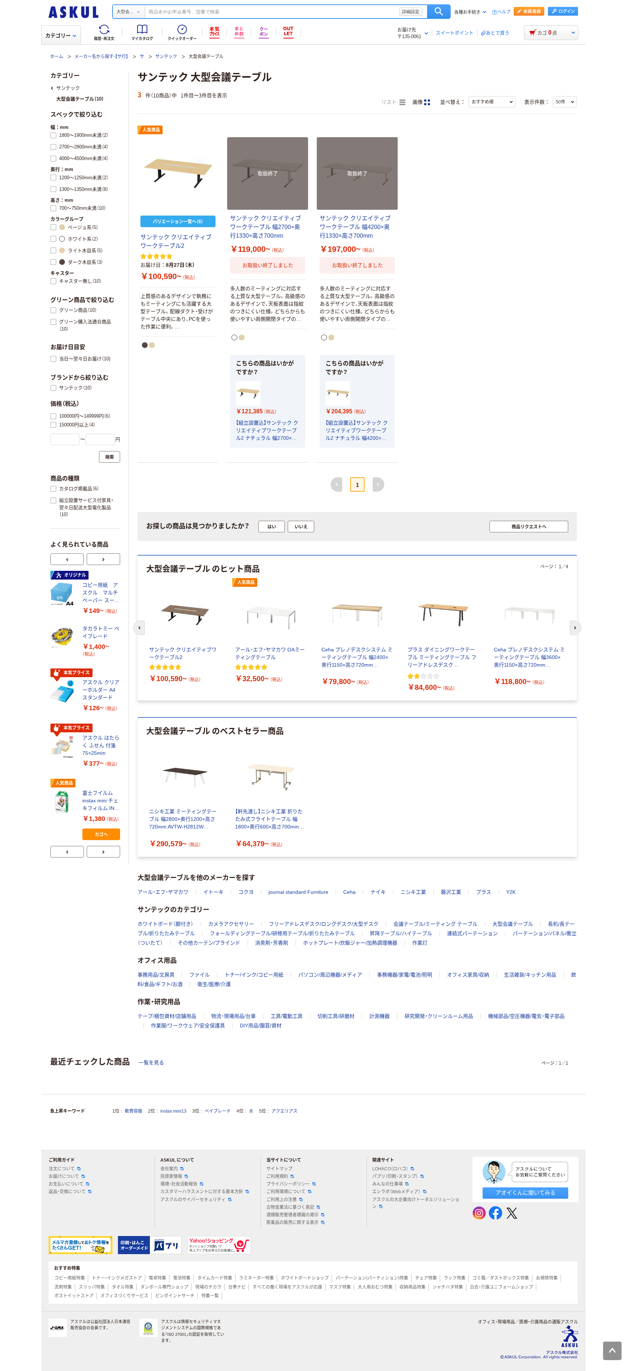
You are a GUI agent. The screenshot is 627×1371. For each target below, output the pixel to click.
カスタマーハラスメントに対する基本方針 (201, 1191)
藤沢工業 (451, 892)
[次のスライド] (103, 559)
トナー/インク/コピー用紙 (254, 975)
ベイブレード (218, 1111)
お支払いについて (66, 1184)
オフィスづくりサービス (124, 1295)
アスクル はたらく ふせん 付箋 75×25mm (100, 745)
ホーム (56, 56)
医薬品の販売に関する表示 (292, 1222)
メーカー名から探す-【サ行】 (101, 56)
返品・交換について (67, 1191)
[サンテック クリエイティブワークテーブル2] (178, 173)
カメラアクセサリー (231, 924)
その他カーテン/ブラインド (209, 943)
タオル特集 (123, 1287)
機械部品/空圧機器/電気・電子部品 (526, 1016)
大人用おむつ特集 (375, 1287)
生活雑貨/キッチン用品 (530, 975)
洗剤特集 (63, 1287)
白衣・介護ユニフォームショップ (501, 1287)
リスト (389, 102)
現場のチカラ (208, 1287)
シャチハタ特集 (448, 1287)
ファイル (199, 975)
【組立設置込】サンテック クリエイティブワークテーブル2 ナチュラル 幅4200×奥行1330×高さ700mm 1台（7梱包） (356, 431)
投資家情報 (171, 1176)
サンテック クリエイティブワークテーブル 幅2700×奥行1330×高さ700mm (265, 227)
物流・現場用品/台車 (233, 1016)
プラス (483, 892)
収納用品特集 (412, 1287)
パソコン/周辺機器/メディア (330, 975)
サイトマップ (279, 1168)
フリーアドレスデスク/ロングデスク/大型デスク (323, 924)
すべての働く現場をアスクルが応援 (287, 1287)
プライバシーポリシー (288, 1184)
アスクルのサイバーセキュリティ (193, 1199)
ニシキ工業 (413, 892)
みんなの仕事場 (387, 1184)
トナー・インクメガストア (117, 1278)
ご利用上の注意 (281, 1199)
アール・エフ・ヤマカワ (163, 892)
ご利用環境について (286, 1191)
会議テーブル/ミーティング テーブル (435, 924)
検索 (439, 11)
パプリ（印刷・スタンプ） (395, 1176)
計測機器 (379, 1016)
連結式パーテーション (472, 933)
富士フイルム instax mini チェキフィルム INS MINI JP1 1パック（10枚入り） (100, 801)
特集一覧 (210, 1295)
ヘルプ (504, 12)
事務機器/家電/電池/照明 (404, 975)
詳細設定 (410, 11)
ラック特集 (455, 1278)
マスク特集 (340, 1287)
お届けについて (64, 1176)
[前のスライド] (67, 559)
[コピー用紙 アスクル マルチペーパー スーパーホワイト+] (63, 594)
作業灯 (419, 943)
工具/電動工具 (287, 1016)
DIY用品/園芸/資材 (261, 1025)
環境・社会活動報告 (178, 1184)
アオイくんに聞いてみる (526, 1193)
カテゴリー (58, 35)
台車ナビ (237, 1287)
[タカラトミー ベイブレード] (63, 637)
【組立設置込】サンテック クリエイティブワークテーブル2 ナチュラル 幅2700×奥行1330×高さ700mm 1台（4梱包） (267, 431)
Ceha (349, 892)
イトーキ (213, 892)
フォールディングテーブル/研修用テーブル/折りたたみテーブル (282, 933)
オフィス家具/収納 (468, 975)
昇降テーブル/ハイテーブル (401, 933)
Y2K (511, 892)
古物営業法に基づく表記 (290, 1207)
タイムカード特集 (214, 1278)
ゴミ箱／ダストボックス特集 (500, 1278)
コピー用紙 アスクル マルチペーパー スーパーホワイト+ (100, 593)
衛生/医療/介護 (214, 984)
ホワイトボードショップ (305, 1278)
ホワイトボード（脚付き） (165, 924)
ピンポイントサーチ (174, 1295)
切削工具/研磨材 (336, 1016)
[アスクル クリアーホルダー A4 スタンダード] (63, 691)
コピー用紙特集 (69, 1278)
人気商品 (151, 129)
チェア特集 (426, 1278)
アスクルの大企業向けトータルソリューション (415, 1203)
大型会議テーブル (512, 924)
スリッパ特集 (92, 1287)
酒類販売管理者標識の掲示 (292, 1214)
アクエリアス (284, 1111)
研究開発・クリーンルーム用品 (439, 1016)
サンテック (166, 56)
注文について (62, 1168)
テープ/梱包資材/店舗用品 (167, 1016)
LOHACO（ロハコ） (390, 1168)
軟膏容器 (133, 1111)
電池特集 (181, 1278)
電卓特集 (157, 1278)
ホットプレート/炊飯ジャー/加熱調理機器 (350, 943)
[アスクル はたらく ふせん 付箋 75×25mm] (63, 746)
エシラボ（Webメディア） (396, 1191)
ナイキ (378, 892)
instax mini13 (173, 1111)
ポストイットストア (74, 1295)
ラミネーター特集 (256, 1278)
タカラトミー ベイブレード (100, 632)
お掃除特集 (547, 1278)
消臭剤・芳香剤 (271, 943)
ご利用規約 (277, 1176)
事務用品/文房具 (156, 975)
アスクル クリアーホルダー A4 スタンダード (100, 689)
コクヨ (246, 892)
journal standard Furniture (298, 892)
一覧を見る (151, 1062)
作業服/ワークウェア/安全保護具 (188, 1025)
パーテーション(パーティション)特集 (372, 1278)
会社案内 (169, 1168)
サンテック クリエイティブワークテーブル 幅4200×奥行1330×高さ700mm (355, 227)
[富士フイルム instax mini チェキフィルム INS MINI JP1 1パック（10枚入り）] (63, 802)
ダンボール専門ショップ (164, 1287)
